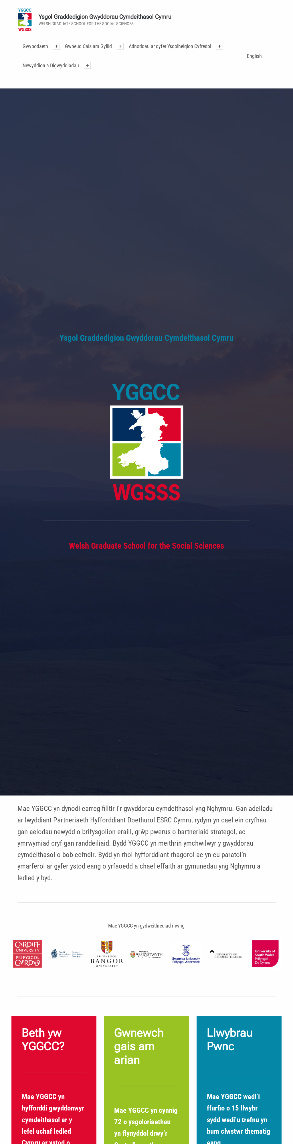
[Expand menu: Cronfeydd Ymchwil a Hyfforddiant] (219, 46)
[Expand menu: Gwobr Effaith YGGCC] (87, 65)
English (254, 56)
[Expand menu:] (56, 46)
